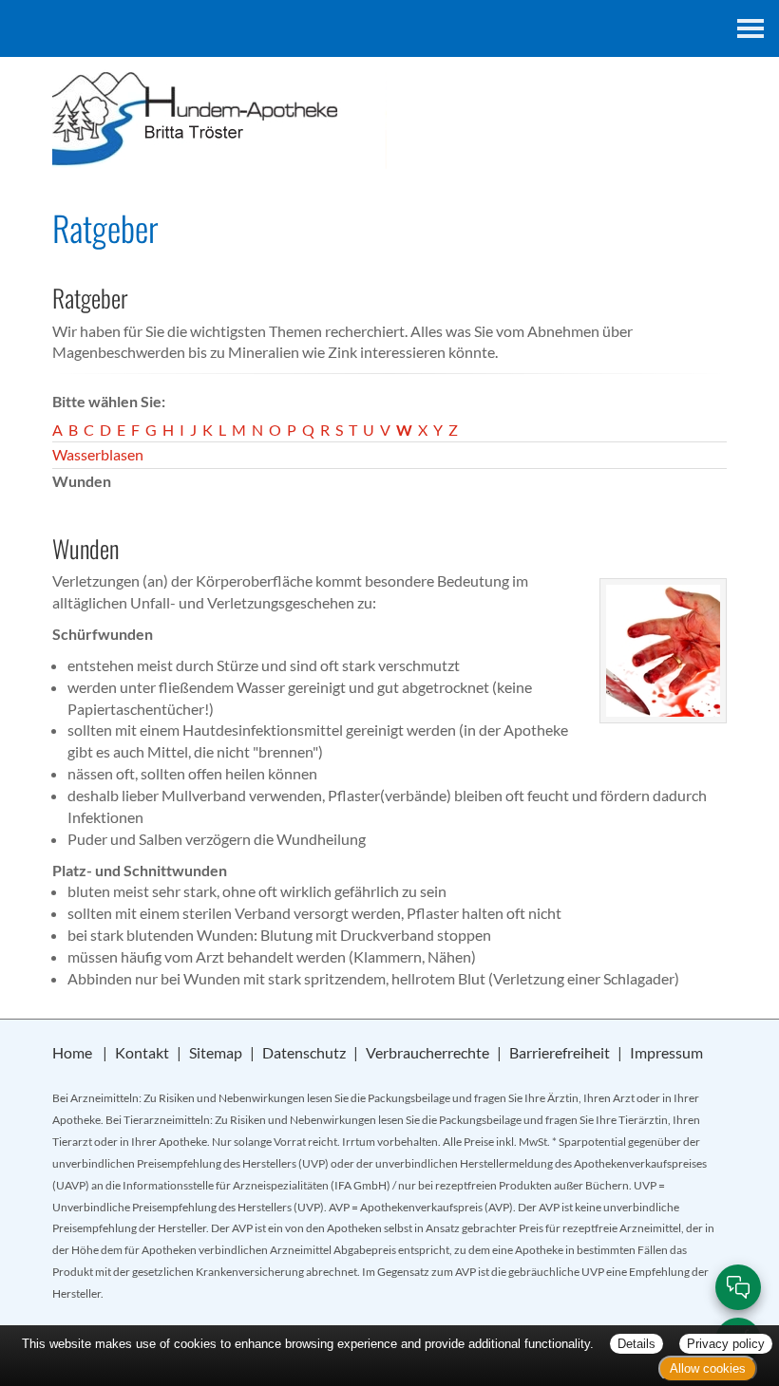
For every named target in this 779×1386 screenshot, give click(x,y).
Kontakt (142, 1052)
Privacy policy (726, 1344)
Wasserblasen (97, 454)
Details (637, 1344)
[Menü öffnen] (750, 28)
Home (72, 1052)
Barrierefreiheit (559, 1052)
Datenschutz (304, 1052)
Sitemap (215, 1052)
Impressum (666, 1052)
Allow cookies (708, 1368)
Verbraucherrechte (427, 1052)
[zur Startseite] (389, 121)
